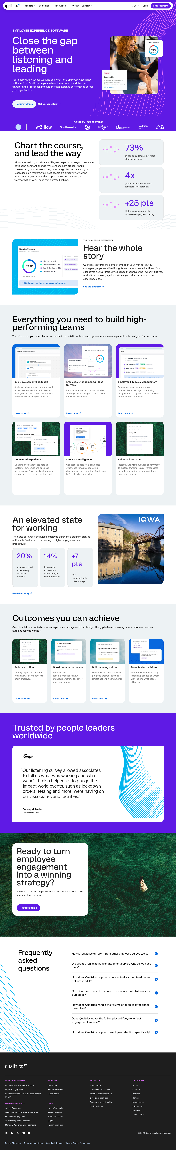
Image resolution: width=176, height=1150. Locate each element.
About (135, 1085)
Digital (51, 1121)
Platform (136, 1094)
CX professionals (55, 1108)
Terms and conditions (33, 1143)
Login (145, 6)
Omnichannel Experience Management (22, 1112)
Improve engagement (14, 1090)
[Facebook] (12, 1133)
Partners (136, 1111)
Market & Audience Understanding (20, 1125)
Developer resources (99, 1098)
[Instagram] (6, 1133)
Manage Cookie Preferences (77, 1143)
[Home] (12, 6)
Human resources (55, 1125)
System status (96, 1106)
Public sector (53, 1094)
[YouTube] (29, 1133)
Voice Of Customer (13, 1108)
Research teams (55, 1112)
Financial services (55, 1090)
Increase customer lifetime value (19, 1085)
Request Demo (160, 6)
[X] (17, 1133)
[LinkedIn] (23, 1133)
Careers (135, 1098)
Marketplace (138, 1102)
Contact (136, 1090)
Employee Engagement (15, 1117)
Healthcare (52, 1085)
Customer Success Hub (100, 1090)
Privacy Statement (13, 1143)
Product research (55, 1117)
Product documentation (101, 1094)
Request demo (24, 104)
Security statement (54, 1143)
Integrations (137, 1106)
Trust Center (138, 1115)
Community (95, 1085)
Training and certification (101, 1102)
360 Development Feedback (17, 1121)
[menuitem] (29, 5)
